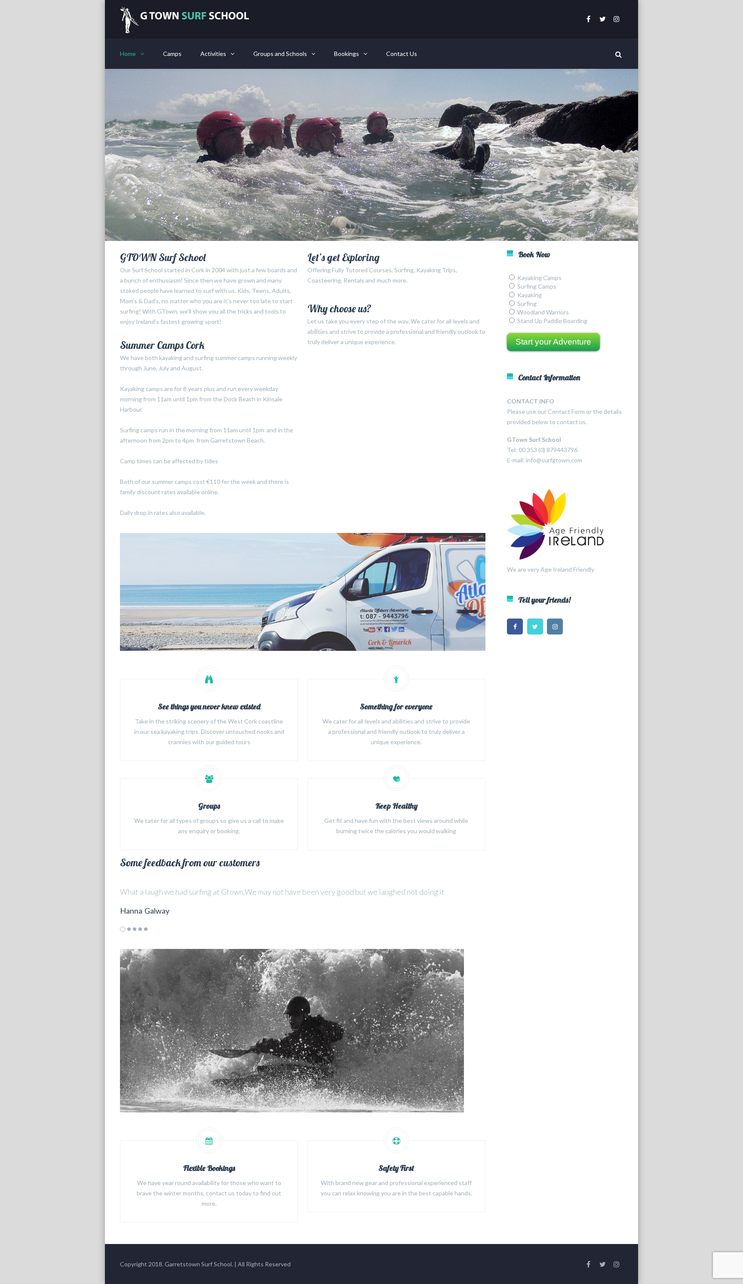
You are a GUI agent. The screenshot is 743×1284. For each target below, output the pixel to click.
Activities (213, 53)
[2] (129, 929)
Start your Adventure (553, 341)
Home (128, 53)
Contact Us (401, 53)
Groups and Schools (280, 53)
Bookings (346, 53)
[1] (122, 929)
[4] (140, 929)
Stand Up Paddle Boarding (552, 320)
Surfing (527, 303)
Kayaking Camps (539, 277)
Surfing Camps (536, 286)
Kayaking (529, 295)
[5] (145, 929)
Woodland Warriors (543, 312)
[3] (134, 929)
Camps (172, 53)
